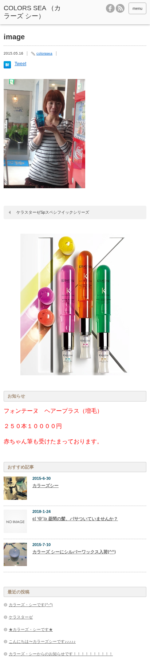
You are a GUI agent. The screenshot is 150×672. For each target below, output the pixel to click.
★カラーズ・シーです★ (31, 629)
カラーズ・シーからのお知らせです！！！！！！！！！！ (61, 654)
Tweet (20, 63)
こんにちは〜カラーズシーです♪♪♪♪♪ (42, 641)
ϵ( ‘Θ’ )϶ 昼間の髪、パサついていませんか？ (75, 518)
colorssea (44, 53)
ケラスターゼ (21, 617)
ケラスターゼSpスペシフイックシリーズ (52, 212)
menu (137, 8)
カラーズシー (45, 485)
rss (120, 8)
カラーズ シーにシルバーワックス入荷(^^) (74, 551)
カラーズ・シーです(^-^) (31, 604)
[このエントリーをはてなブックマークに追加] (7, 67)
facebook (110, 8)
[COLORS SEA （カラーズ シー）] (34, 12)
